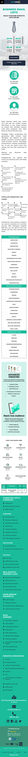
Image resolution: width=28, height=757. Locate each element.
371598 (4, 490)
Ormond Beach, (22, 700)
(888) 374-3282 (14, 717)
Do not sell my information (7, 752)
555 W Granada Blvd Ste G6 (9, 700)
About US (19, 752)
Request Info (14, 755)
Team (25, 752)
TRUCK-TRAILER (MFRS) (12, 490)
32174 (15, 702)
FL (12, 702)
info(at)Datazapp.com (14, 709)
